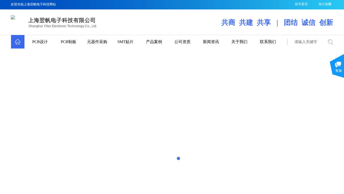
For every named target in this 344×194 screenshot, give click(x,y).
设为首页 (301, 4)
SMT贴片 (125, 42)
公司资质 (182, 42)
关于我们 (239, 42)
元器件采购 (97, 42)
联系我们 (268, 42)
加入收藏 (324, 4)
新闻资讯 (211, 42)
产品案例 (154, 42)
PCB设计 (40, 42)
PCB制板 (68, 42)
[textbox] (306, 42)
